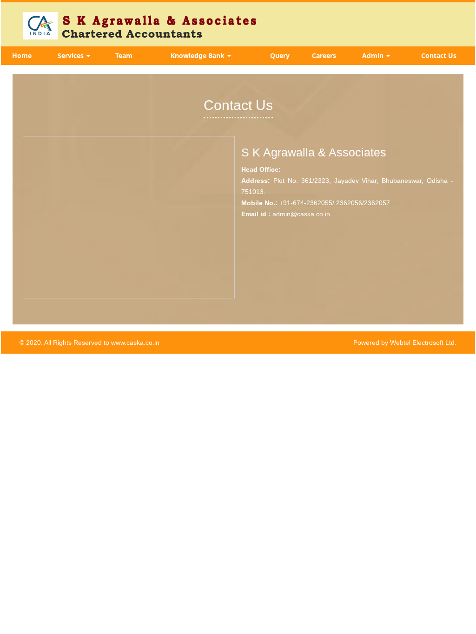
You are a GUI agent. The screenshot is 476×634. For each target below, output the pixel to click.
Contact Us (438, 55)
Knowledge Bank (198, 55)
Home (22, 55)
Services (72, 55)
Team (123, 55)
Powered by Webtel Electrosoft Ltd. (404, 342)
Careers (324, 55)
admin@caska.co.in (301, 214)
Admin (373, 55)
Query (280, 55)
